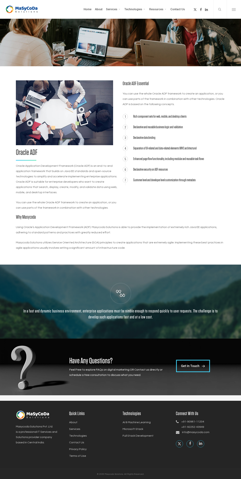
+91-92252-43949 (192, 426)
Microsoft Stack (133, 429)
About (73, 422)
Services (74, 429)
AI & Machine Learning (137, 422)
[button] (234, 9)
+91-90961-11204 (192, 421)
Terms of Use (77, 455)
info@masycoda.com (195, 432)
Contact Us (76, 442)
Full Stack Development (138, 435)
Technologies (78, 435)
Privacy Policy (78, 449)
